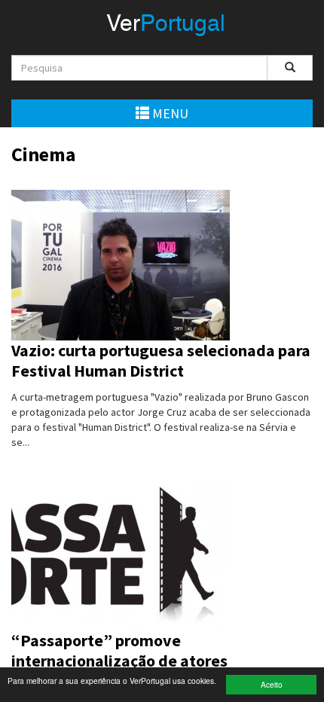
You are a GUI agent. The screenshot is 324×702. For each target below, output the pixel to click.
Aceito (272, 684)
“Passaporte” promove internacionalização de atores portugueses (119, 661)
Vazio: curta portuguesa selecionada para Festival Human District (160, 361)
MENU (168, 113)
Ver (165, 25)
